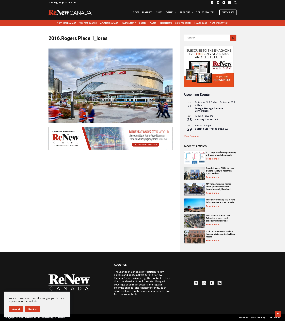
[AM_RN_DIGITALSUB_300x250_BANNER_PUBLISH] (209, 66)
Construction (183, 23)
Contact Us (274, 317)
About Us (185, 12)
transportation (219, 23)
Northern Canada (66, 23)
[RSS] (229, 2)
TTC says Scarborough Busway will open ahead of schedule (221, 153)
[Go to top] (278, 314)
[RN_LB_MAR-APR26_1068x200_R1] (110, 138)
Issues (159, 12)
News (136, 12)
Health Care (200, 23)
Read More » (212, 158)
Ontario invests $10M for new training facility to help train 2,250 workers (220, 171)
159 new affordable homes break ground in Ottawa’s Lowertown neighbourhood (218, 186)
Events (169, 12)
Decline (32, 309)
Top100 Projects (205, 12)
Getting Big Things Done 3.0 (211, 128)
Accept (16, 309)
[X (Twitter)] (212, 2)
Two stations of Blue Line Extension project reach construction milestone (218, 218)
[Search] (235, 2)
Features (147, 12)
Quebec (142, 23)
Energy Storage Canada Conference (209, 109)
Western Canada (88, 23)
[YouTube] (223, 2)
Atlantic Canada (109, 23)
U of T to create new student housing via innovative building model (220, 234)
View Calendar (191, 136)
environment (129, 23)
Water (153, 23)
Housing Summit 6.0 (206, 119)
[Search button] (233, 38)
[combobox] (207, 38)
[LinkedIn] (218, 2)
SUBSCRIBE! (228, 12)
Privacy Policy (258, 317)
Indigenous (166, 23)
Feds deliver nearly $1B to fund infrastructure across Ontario (220, 201)
